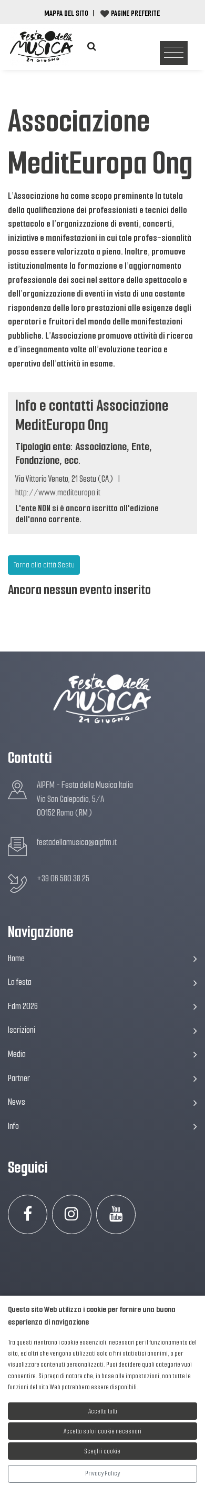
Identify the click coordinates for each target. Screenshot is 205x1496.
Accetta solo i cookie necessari (102, 1431)
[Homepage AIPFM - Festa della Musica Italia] (41, 46)
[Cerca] (91, 46)
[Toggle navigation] (174, 53)
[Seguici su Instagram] (71, 1214)
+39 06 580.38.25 (63, 878)
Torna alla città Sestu (44, 564)
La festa (20, 982)
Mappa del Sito (66, 13)
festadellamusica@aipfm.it (77, 842)
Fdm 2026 (23, 1006)
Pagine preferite (135, 13)
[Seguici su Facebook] (27, 1214)
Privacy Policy (102, 1473)
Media (17, 1054)
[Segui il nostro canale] (116, 1214)
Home (16, 958)
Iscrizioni (21, 1030)
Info (13, 1126)
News (16, 1102)
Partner (19, 1078)
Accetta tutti (102, 1411)
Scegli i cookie (102, 1451)
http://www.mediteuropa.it (57, 492)
